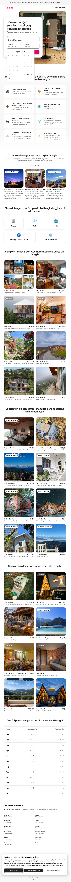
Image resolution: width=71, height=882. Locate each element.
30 (31, 74)
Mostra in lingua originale (52, 2)
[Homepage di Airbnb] (8, 8)
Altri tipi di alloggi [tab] (28, 809)
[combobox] (23, 40)
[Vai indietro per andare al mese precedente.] (10, 51)
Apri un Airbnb (60, 8)
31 (9, 78)
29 (28, 74)
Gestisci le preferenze (53, 870)
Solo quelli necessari (34, 870)
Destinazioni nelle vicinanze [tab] (12, 809)
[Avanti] (38, 165)
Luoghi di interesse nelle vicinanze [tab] (47, 809)
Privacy (32, 879)
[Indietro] (31, 165)
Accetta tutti (14, 870)
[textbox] (15, 46)
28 (24, 74)
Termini (38, 879)
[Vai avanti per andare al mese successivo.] (31, 51)
